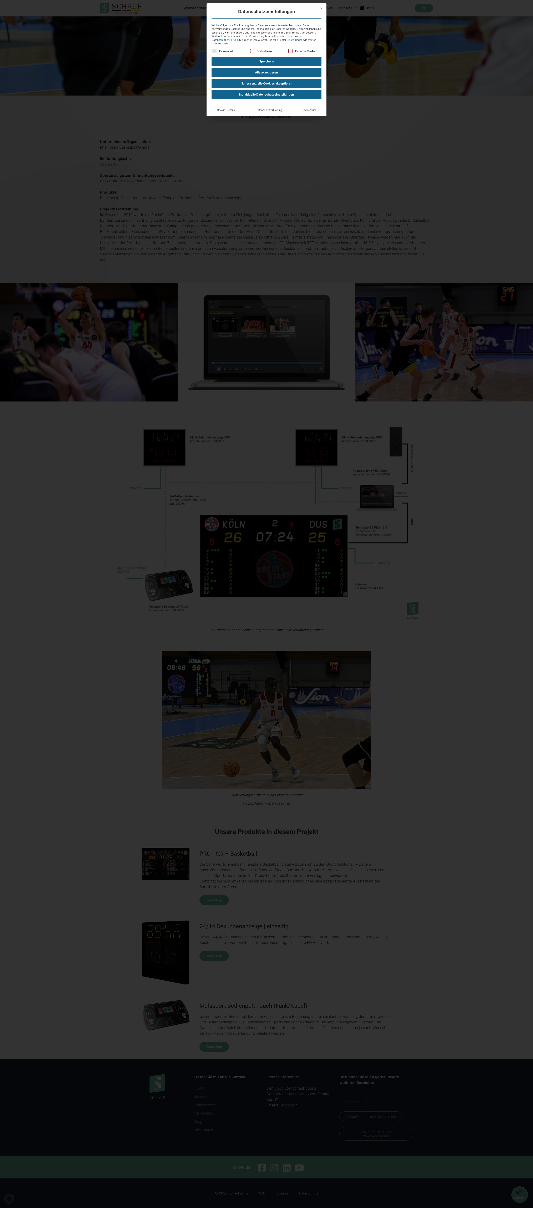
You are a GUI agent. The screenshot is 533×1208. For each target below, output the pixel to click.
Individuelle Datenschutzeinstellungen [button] (266, 94)
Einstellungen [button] (295, 39)
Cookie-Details (226, 110)
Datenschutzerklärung (225, 39)
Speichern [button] (266, 61)
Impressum (309, 110)
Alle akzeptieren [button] (266, 72)
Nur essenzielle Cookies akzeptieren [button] (266, 83)
